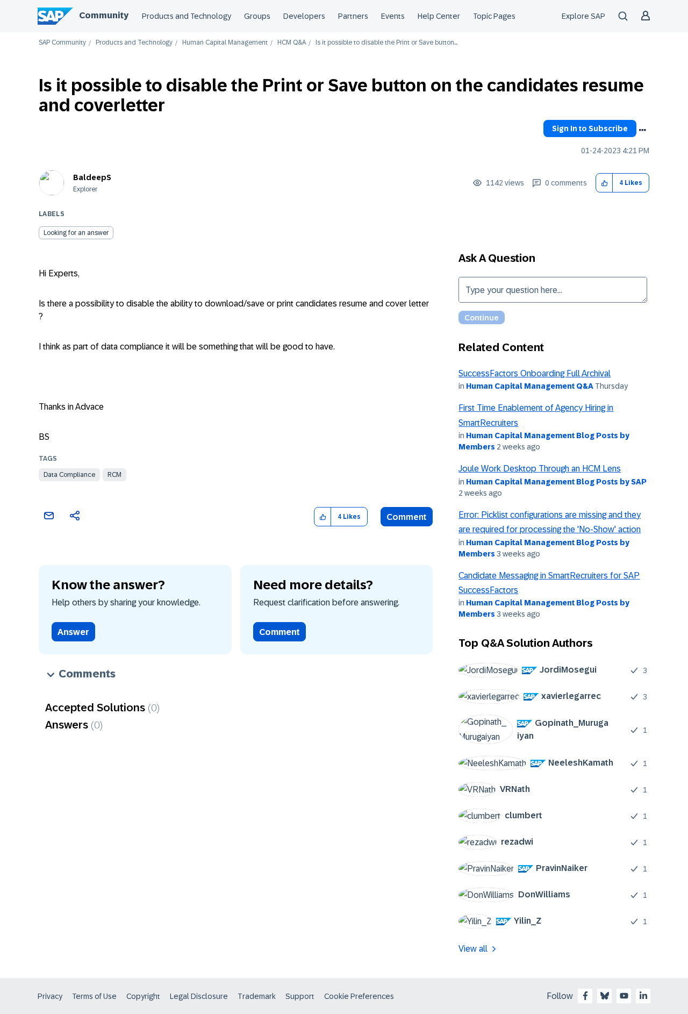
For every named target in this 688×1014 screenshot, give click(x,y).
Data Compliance (69, 475)
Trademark (257, 996)
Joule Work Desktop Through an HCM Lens (539, 468)
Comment (406, 517)
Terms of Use (94, 996)
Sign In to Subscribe (590, 128)
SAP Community (62, 42)
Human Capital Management (225, 42)
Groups (257, 16)
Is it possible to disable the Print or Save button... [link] (386, 42)
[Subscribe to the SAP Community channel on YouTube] (624, 995)
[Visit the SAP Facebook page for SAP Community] (585, 995)
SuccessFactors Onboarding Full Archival (534, 373)
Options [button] (642, 130)
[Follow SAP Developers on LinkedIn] (643, 995)
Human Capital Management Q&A (529, 386)
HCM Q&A (291, 42)
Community (103, 15)
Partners (353, 16)
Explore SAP (583, 16)
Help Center (439, 16)
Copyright (143, 996)
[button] (604, 183)
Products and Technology (186, 16)
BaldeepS (92, 177)
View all (473, 948)
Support (299, 996)
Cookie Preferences (359, 996)
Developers (304, 16)
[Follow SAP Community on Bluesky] (604, 995)
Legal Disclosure (199, 996)
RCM (114, 475)
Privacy (50, 996)
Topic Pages (494, 16)
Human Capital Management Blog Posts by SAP (556, 481)
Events (393, 16)
